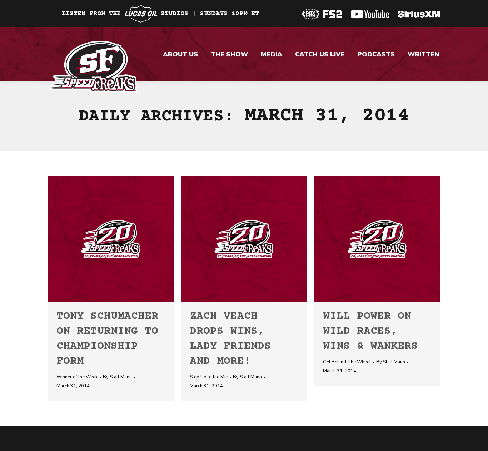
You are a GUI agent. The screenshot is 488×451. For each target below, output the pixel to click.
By (117, 377)
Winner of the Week (77, 377)
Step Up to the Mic (209, 377)
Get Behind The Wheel (347, 362)
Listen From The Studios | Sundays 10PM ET (160, 13)
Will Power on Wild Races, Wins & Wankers (370, 331)
